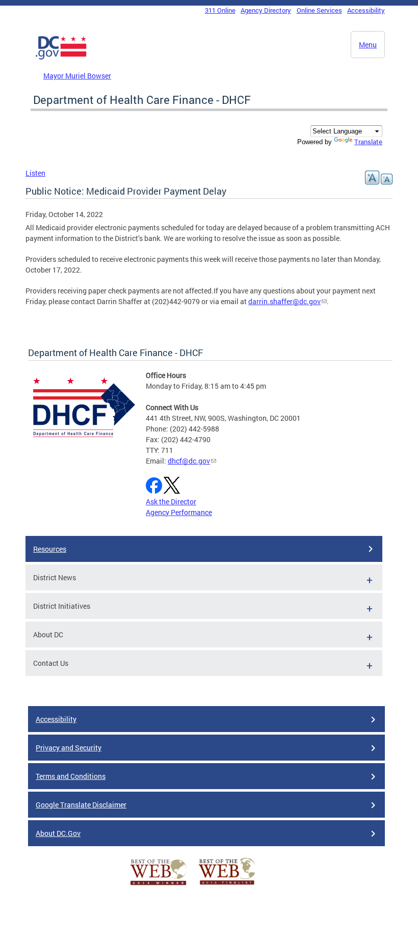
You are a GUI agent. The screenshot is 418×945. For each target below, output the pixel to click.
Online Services (319, 10)
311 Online (220, 10)
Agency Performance (179, 512)
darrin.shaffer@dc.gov (284, 301)
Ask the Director (171, 501)
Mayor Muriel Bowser (77, 75)
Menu (368, 44)
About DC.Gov (58, 833)
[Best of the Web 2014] (158, 885)
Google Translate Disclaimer (81, 804)
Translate (368, 141)
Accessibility (366, 10)
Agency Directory (266, 10)
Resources (49, 549)
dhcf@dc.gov (189, 461)
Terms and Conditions (71, 776)
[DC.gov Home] (61, 57)
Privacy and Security (68, 747)
